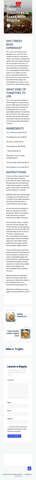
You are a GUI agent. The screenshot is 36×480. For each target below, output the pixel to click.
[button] (6, 5)
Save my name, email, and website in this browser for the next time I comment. (16, 429)
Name (9, 402)
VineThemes (18, 476)
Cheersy (15, 6)
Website (9, 419)
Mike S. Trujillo (15, 26)
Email (9, 410)
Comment (11, 380)
